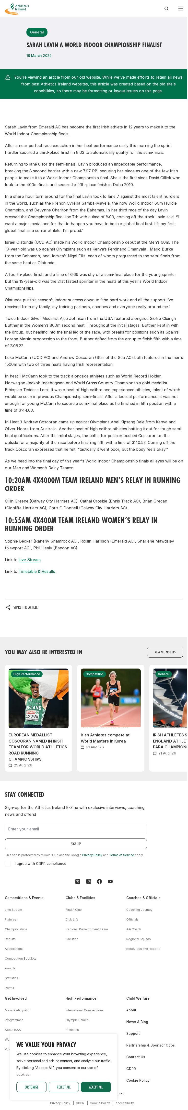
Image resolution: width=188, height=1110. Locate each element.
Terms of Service (121, 855)
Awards (10, 968)
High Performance (81, 998)
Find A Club (74, 909)
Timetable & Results (37, 571)
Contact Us (135, 1057)
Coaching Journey (139, 909)
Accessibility (125, 1103)
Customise (31, 1087)
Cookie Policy (138, 1080)
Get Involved (16, 998)
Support (133, 1033)
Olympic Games (77, 1020)
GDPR (131, 1069)
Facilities (72, 939)
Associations (14, 949)
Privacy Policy (92, 855)
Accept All (96, 1087)
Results (10, 939)
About (131, 1010)
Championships (16, 929)
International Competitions (85, 1010)
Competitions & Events (24, 898)
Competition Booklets (20, 958)
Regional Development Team (87, 929)
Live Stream (30, 559)
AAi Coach (133, 929)
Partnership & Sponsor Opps (150, 1045)
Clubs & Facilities (80, 898)
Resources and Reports (143, 949)
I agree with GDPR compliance (40, 863)
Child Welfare (138, 998)
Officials (132, 919)
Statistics (11, 978)
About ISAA (13, 1030)
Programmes (14, 1020)
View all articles (165, 652)
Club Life (72, 919)
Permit (9, 988)
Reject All (63, 1087)
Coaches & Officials (143, 898)
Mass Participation (18, 1010)
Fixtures (10, 919)
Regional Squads (138, 939)
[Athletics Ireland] (17, 8)
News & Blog (137, 1022)
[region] (64, 1067)
